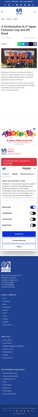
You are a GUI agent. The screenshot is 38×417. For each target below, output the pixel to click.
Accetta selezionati (19, 240)
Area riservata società (10, 373)
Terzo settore (7, 325)
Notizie (5, 310)
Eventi (15, 19)
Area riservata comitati (10, 376)
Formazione (7, 307)
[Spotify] (25, 5)
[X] (13, 5)
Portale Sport (7, 385)
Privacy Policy (7, 340)
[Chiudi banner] (35, 168)
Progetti (5, 319)
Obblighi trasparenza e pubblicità (13, 346)
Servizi (5, 316)
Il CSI (4, 298)
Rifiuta (19, 246)
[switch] (33, 213)
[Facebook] (5, 5)
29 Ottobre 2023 (7, 38)
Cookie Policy (7, 343)
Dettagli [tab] (15, 174)
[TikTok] (33, 5)
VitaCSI (9, 19)
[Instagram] (9, 5)
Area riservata (28, 1)
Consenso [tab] (5, 174)
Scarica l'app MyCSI (9, 394)
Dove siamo (15, 1)
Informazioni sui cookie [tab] (28, 174)
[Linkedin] (21, 5)
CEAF (4, 382)
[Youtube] (17, 5)
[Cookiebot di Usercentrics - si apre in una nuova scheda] (23, 168)
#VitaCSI (6, 322)
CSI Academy (7, 391)
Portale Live (7, 388)
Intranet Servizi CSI (9, 379)
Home (3, 19)
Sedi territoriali (7, 352)
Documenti (6, 301)
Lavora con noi (7, 358)
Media (21, 1)
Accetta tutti (19, 234)
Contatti (7, 1)
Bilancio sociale (8, 349)
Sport (4, 304)
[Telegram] (29, 5)
